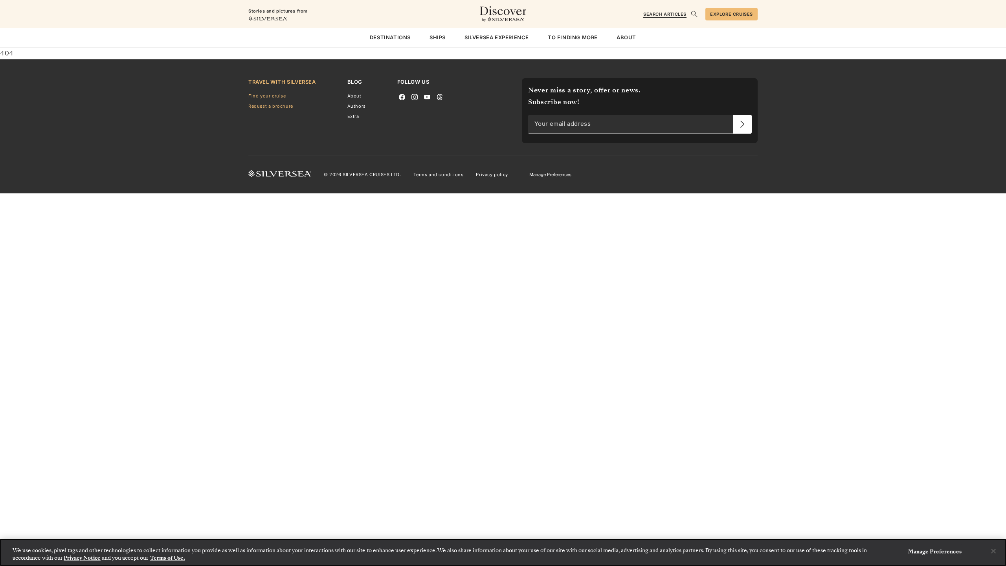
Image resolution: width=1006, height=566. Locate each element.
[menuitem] (390, 38)
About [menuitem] (626, 37)
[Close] (993, 551)
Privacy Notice (82, 558)
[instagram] (414, 96)
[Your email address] (742, 124)
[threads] (439, 96)
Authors (356, 106)
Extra (353, 116)
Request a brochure (270, 106)
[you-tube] (427, 96)
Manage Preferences (550, 174)
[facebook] (402, 96)
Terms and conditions (438, 174)
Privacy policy (492, 174)
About (354, 96)
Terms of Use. (167, 558)
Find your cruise (267, 96)
